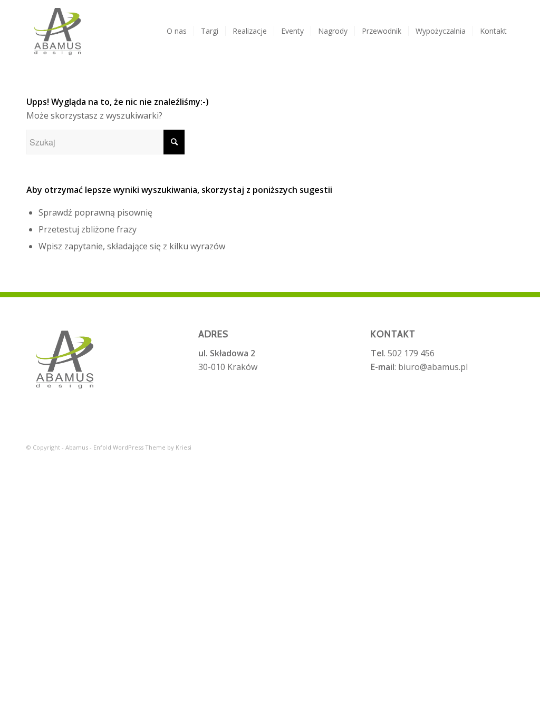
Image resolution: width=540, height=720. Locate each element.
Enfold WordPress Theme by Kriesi (142, 447)
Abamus (76, 447)
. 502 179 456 (403, 353)
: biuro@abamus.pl (419, 367)
